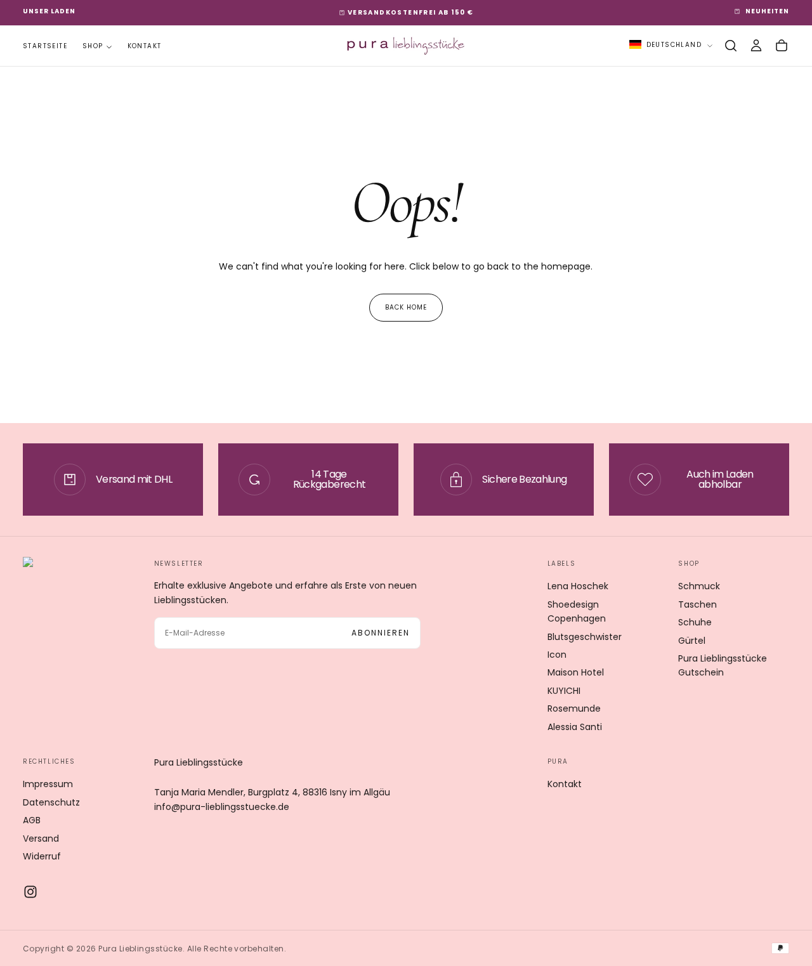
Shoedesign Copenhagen (576, 611)
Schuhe (695, 622)
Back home (406, 307)
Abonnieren (380, 632)
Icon (556, 654)
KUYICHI (563, 690)
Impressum (48, 784)
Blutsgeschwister (584, 636)
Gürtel (691, 640)
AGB (32, 820)
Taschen (697, 604)
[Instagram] (30, 891)
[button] (730, 46)
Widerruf (42, 856)
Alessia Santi (574, 727)
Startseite (45, 46)
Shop (92, 46)
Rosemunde (574, 708)
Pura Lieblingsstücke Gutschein (722, 665)
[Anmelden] (756, 46)
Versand (41, 838)
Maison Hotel (575, 672)
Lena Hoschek (577, 586)
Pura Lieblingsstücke (198, 762)
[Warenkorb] (781, 46)
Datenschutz (51, 802)
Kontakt (145, 46)
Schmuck (699, 586)
